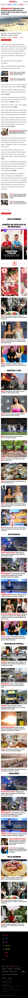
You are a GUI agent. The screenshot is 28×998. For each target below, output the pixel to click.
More (3, 209)
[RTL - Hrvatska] (4, 978)
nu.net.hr (20, 989)
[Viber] (8, 40)
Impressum (4, 969)
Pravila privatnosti (13, 971)
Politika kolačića (5, 971)
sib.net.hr (12, 986)
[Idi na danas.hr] (13, 1)
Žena (6, 952)
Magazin (7, 945)
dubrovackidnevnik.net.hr (7, 989)
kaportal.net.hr (17, 986)
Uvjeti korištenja (17, 969)
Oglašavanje (10, 969)
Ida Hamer (15, 37)
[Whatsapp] (6, 40)
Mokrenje (7, 209)
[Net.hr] (10, 978)
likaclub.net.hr (4, 991)
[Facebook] (2, 40)
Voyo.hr (10, 982)
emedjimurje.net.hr (5, 986)
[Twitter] (4, 40)
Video (6, 956)
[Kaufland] (14, 263)
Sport (6, 939)
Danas (7, 935)
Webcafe (7, 949)
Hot (6, 942)
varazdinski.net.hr (5, 988)
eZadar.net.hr (15, 989)
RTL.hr (3, 982)
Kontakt (3, 974)
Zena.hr (6, 982)
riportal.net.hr (12, 988)
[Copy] (10, 40)
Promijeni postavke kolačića (12, 974)
